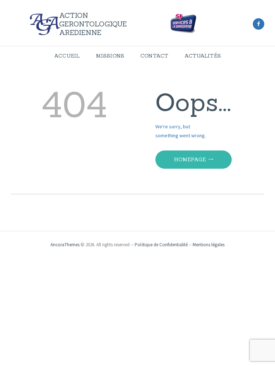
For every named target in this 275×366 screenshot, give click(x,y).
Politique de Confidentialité (161, 245)
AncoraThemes (64, 245)
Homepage (190, 159)
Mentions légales (209, 245)
